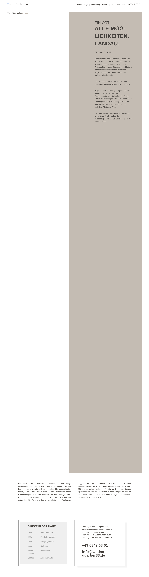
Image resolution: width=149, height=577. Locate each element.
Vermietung (95, 5)
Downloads (120, 5)
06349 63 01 (135, 4)
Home (79, 5)
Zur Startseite (14, 13)
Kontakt (105, 5)
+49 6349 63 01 (95, 545)
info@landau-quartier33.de (93, 553)
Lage (86, 5)
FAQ (112, 5)
